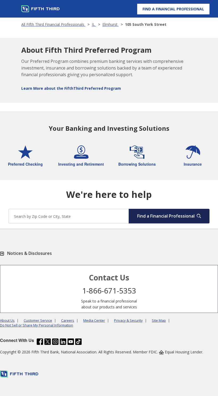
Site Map (159, 320)
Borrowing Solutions (137, 164)
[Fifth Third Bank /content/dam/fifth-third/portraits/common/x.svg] (47, 341)
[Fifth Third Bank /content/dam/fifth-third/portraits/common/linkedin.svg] (63, 341)
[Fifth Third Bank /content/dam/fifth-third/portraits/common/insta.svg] (55, 341)
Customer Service (38, 320)
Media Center (94, 320)
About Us (7, 320)
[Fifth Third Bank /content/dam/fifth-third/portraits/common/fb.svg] (40, 341)
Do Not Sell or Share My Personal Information (36, 325)
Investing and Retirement (81, 164)
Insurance (193, 164)
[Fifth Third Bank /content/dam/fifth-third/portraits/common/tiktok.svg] (78, 341)
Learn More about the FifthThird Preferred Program (71, 88)
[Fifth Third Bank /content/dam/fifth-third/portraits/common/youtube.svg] (71, 341)
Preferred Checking (25, 164)
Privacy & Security (128, 320)
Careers (67, 320)
